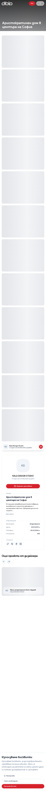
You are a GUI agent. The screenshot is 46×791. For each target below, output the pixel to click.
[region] (23, 581)
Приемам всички (10, 786)
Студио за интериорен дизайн (23, 479)
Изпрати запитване (24, 486)
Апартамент (35, 524)
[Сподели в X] (12, 544)
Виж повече (10, 514)
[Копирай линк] (8, 544)
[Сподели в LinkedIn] (20, 544)
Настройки (10, 776)
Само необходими (11, 781)
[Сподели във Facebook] (16, 544)
